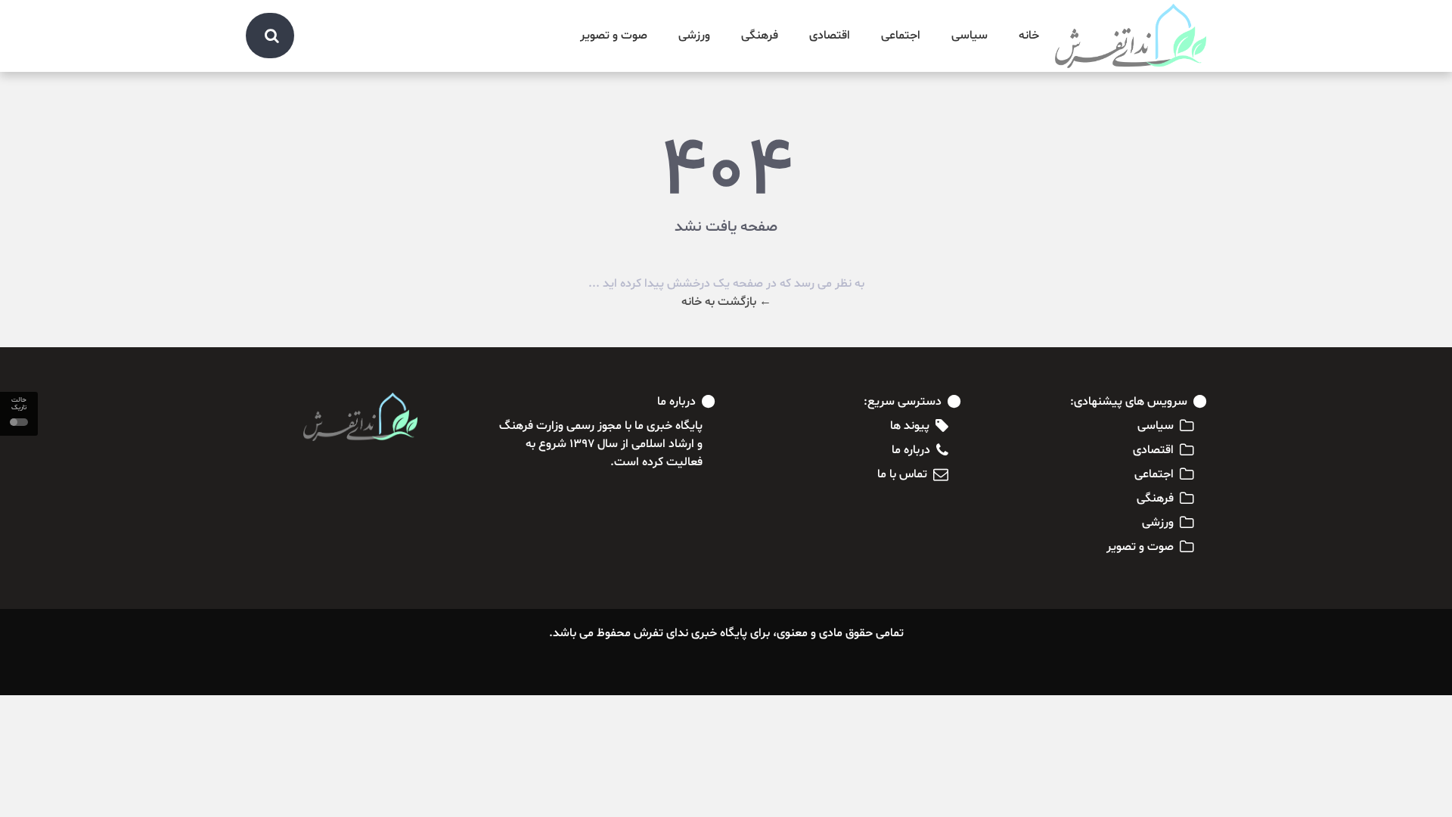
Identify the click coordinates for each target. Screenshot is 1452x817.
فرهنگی (759, 35)
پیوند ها (909, 426)
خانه (1029, 35)
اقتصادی (829, 35)
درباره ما (911, 450)
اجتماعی (900, 35)
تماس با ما (902, 474)
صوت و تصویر (613, 35)
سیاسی (969, 35)
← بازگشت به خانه (726, 302)
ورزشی (694, 35)
